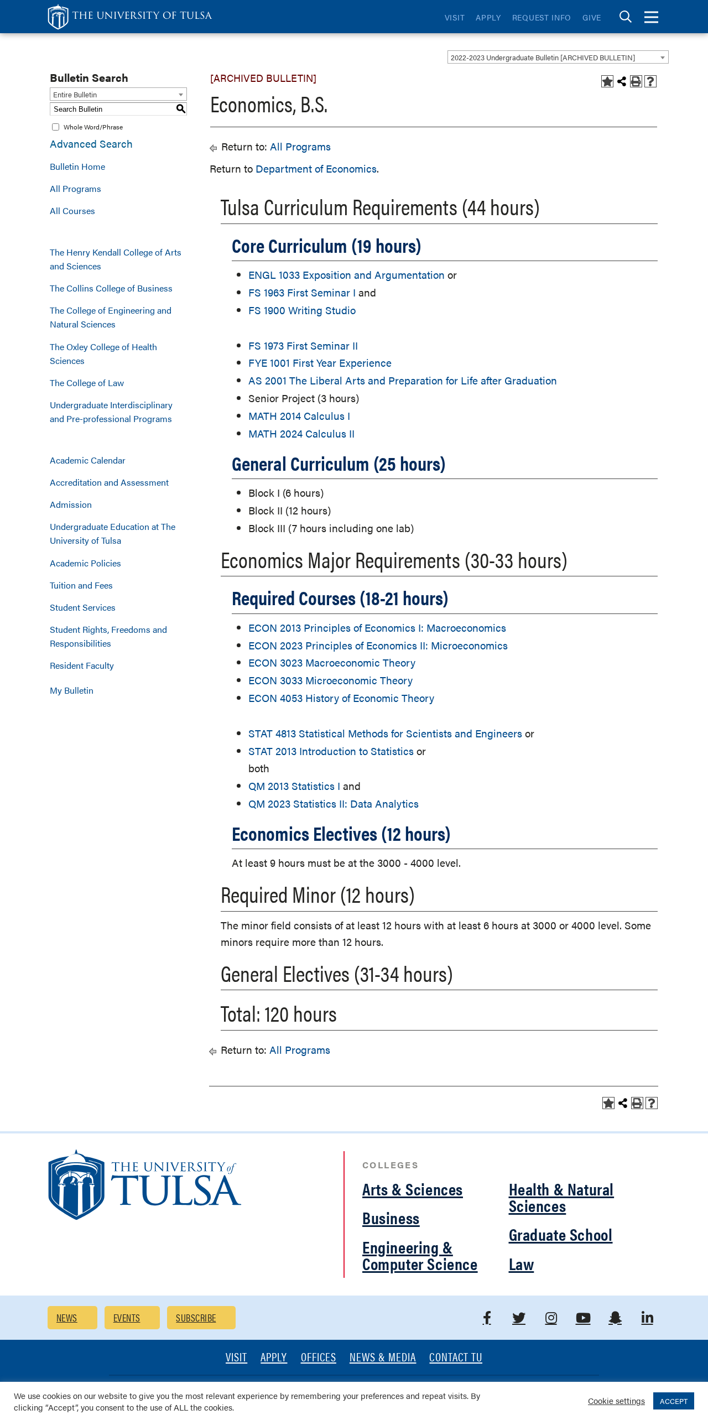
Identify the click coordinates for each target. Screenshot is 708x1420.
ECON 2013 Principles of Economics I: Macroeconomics (377, 627)
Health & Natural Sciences (562, 1197)
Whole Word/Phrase (93, 127)
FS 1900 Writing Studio (302, 310)
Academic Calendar (88, 460)
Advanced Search (91, 143)
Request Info (541, 17)
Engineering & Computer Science (420, 1255)
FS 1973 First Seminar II (303, 345)
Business (391, 1217)
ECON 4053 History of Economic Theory (341, 697)
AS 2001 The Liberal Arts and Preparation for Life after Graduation (402, 380)
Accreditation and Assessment (109, 482)
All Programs (75, 188)
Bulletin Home (77, 166)
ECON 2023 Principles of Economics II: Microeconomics (378, 645)
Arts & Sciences (412, 1188)
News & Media (383, 1358)
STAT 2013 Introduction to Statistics (331, 750)
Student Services (83, 607)
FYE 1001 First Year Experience (320, 362)
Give (591, 17)
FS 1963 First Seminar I (302, 292)
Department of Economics (316, 168)
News (66, 1317)
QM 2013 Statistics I (294, 785)
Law (521, 1263)
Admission (71, 504)
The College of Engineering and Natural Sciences (110, 317)
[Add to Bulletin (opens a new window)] (607, 81)
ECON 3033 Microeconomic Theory (330, 680)
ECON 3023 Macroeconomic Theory (331, 662)
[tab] (625, 17)
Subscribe (196, 1317)
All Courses (72, 210)
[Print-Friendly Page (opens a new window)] (636, 81)
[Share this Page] (622, 81)
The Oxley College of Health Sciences (103, 353)
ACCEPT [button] (674, 1401)
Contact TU (455, 1358)
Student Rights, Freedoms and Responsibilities (108, 636)
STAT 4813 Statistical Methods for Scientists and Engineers (385, 733)
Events (126, 1317)
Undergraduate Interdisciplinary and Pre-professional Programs (111, 411)
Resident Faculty (82, 665)
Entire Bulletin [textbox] (75, 94)
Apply (488, 17)
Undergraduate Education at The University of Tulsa (112, 533)
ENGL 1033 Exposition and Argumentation (346, 274)
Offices (318, 1358)
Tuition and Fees (81, 585)
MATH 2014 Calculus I (299, 415)
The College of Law (87, 382)
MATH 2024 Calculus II (301, 433)
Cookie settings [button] (616, 1400)
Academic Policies (85, 562)
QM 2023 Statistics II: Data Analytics (333, 803)
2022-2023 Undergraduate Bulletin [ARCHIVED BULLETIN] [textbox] (543, 57)
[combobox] (558, 57)
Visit (455, 17)
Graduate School (561, 1234)
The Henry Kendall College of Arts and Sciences (115, 259)
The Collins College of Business (111, 288)
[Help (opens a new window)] (650, 81)
